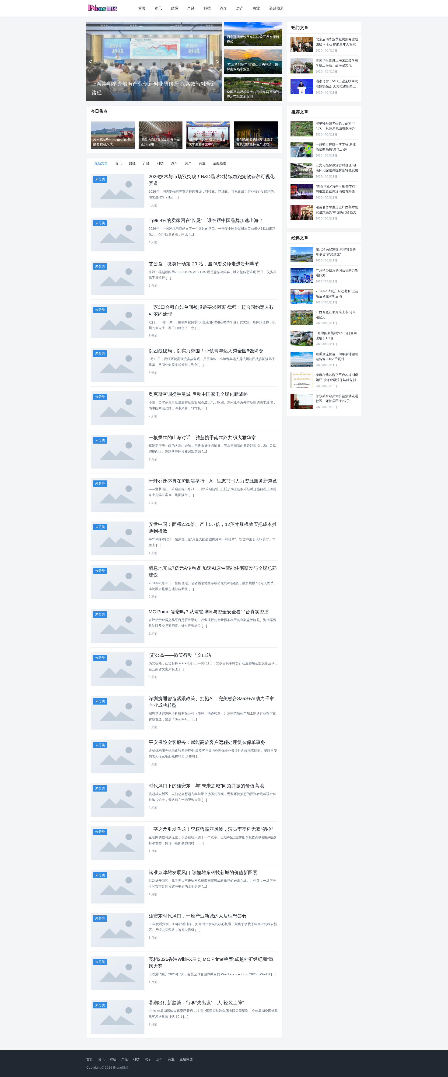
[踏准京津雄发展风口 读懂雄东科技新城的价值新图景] (117, 886)
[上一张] (90, 61)
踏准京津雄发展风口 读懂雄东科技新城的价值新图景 (203, 872)
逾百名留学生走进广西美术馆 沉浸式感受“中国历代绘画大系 (337, 212)
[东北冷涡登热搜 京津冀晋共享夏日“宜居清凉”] (301, 254)
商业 (256, 8)
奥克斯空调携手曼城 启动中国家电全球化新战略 (198, 394)
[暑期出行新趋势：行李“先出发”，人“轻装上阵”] (117, 1017)
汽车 (223, 8)
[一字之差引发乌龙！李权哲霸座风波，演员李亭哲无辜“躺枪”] (117, 843)
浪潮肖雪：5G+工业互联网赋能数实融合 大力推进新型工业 (337, 86)
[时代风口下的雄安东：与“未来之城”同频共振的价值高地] (117, 800)
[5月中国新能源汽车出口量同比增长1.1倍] (301, 338)
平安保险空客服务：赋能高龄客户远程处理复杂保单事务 (207, 742)
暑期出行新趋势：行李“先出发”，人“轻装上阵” (196, 1002)
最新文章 (101, 163)
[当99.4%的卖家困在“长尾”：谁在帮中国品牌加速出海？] (117, 234)
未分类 (100, 179)
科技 (207, 8)
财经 (174, 8)
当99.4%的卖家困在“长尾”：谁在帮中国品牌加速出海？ (206, 220)
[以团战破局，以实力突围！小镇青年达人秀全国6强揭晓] (117, 365)
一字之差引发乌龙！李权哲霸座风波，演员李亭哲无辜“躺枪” (211, 829)
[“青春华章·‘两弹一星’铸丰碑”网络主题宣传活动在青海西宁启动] (301, 191)
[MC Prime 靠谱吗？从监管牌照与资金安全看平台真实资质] (117, 626)
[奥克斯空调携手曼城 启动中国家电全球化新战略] (117, 408)
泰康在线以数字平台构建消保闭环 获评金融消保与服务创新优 (337, 380)
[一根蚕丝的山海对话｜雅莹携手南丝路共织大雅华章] (117, 452)
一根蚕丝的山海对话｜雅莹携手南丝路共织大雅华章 (202, 437)
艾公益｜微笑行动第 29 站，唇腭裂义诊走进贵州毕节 (204, 263)
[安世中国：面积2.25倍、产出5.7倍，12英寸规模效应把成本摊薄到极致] (117, 538)
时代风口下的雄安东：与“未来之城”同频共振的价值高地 (206, 785)
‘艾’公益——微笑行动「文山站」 (182, 655)
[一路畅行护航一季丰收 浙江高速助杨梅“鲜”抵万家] (301, 149)
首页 (142, 8)
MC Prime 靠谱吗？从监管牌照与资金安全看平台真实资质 (209, 611)
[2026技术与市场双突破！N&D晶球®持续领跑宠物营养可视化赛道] (117, 191)
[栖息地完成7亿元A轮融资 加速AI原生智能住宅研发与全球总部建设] (117, 582)
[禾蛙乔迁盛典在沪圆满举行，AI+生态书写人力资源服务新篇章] (117, 495)
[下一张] (218, 61)
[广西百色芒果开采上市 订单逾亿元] (301, 317)
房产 (240, 8)
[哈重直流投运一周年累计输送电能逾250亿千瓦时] (301, 359)
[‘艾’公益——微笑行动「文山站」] (117, 669)
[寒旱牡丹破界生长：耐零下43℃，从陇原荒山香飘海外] (301, 128)
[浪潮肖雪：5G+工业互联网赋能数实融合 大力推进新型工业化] (301, 86)
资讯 (158, 8)
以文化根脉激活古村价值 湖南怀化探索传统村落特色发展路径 (337, 170)
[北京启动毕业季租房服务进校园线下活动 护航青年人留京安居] (301, 44)
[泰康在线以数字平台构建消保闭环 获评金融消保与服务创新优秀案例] (301, 380)
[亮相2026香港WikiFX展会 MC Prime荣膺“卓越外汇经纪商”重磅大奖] (117, 973)
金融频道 (276, 8)
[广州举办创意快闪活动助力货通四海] (301, 275)
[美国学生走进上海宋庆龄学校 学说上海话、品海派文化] (301, 65)
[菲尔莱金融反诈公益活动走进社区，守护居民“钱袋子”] (301, 401)
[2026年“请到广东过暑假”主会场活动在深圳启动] (301, 296)
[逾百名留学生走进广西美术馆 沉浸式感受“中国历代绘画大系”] (301, 212)
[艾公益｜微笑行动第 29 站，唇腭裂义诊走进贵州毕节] (117, 278)
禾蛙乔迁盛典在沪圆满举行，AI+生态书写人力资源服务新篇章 (213, 480)
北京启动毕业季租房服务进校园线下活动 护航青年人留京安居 (337, 44)
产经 (191, 8)
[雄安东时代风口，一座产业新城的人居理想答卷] (117, 930)
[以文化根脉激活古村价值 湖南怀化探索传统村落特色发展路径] (301, 170)
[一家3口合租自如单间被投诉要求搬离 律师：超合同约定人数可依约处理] (117, 321)
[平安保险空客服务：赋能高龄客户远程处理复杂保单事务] (117, 756)
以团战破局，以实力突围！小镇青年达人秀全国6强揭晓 (206, 350)
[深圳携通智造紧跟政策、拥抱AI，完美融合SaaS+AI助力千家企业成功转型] (117, 713)
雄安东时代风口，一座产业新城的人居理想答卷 (198, 915)
